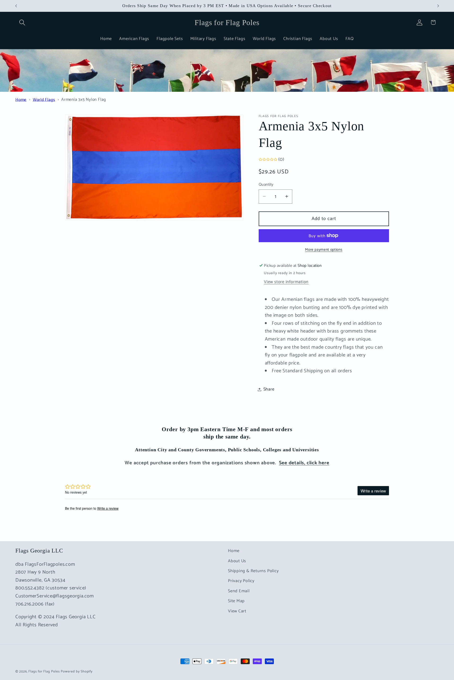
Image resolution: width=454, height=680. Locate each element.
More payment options (323, 249)
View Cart (237, 611)
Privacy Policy (241, 580)
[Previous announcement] (16, 6)
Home (20, 99)
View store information (286, 281)
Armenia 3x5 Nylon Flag (83, 99)
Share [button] (269, 389)
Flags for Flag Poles (44, 671)
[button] (22, 22)
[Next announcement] (438, 6)
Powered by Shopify (76, 671)
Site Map (236, 601)
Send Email (239, 591)
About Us (237, 561)
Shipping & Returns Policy (253, 571)
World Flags (44, 99)
